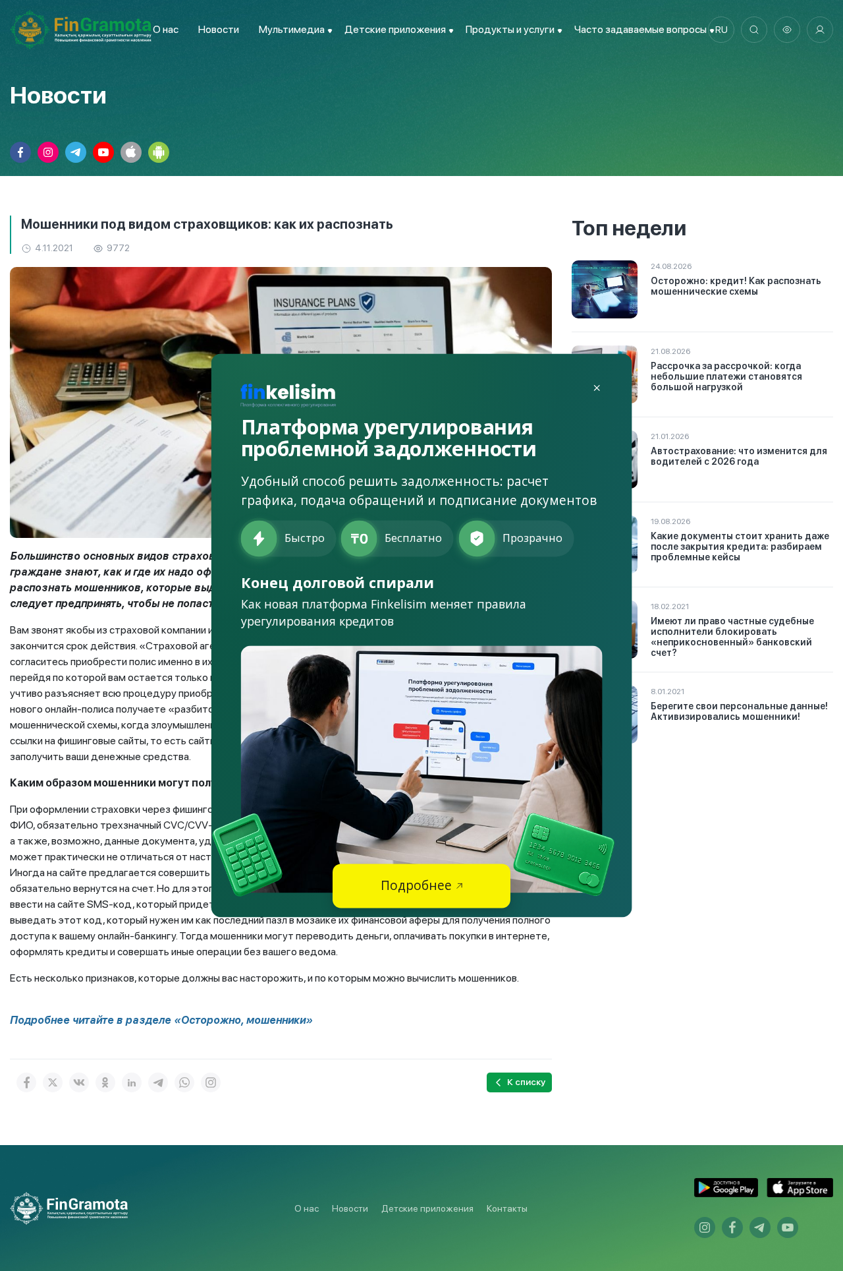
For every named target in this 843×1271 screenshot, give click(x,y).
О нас (165, 29)
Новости (218, 29)
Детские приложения (427, 1208)
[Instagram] (211, 1082)
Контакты (507, 1208)
